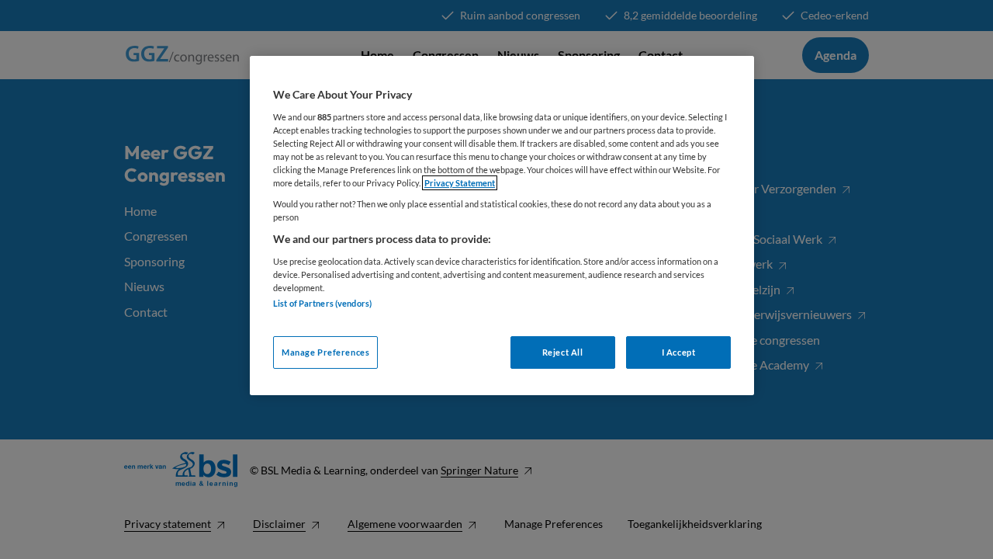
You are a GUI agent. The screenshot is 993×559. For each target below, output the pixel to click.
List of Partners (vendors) (322, 303)
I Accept (679, 352)
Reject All (562, 352)
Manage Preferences (325, 352)
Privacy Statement (459, 183)
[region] (502, 225)
